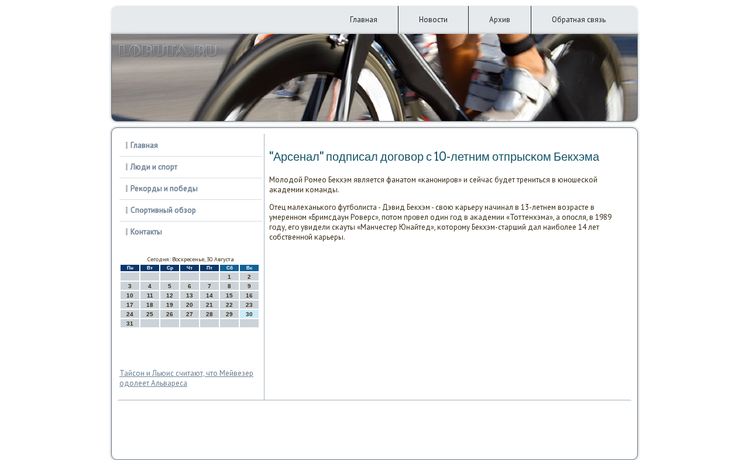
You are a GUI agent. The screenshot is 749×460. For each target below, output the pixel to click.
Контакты (146, 232)
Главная (363, 20)
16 (249, 295)
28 (209, 314)
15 (229, 295)
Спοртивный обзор (163, 210)
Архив (499, 20)
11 (150, 295)
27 (189, 314)
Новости (433, 20)
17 (129, 305)
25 (149, 314)
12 (169, 295)
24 (129, 314)
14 (209, 295)
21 (209, 305)
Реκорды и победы (164, 188)
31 (129, 323)
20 (189, 305)
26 (169, 314)
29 (229, 314)
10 (129, 295)
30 (249, 314)
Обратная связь (579, 20)
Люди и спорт (153, 167)
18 (149, 305)
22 (229, 305)
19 (169, 305)
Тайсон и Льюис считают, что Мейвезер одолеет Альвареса (186, 378)
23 (249, 305)
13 (189, 295)
